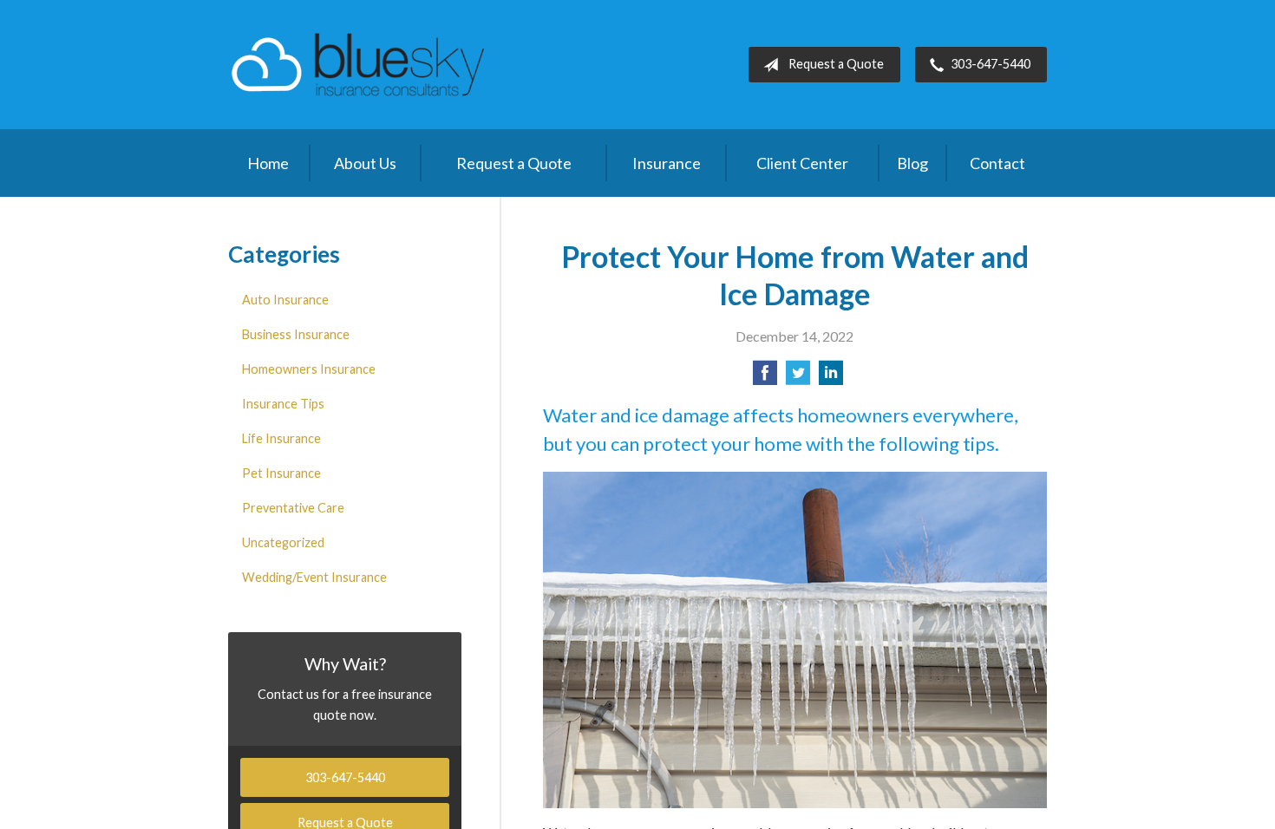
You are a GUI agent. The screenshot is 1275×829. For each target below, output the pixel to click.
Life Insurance (281, 438)
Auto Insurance (285, 299)
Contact (997, 163)
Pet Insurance (281, 473)
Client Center (802, 163)
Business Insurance (296, 334)
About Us (365, 163)
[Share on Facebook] (765, 377)
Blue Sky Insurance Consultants (358, 64)
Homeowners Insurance (309, 369)
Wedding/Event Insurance (314, 577)
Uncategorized (283, 542)
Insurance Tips (283, 403)
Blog (912, 163)
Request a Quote (836, 63)
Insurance (666, 163)
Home (268, 163)
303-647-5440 (990, 63)
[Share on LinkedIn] (831, 377)
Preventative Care (293, 507)
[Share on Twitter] (798, 377)
